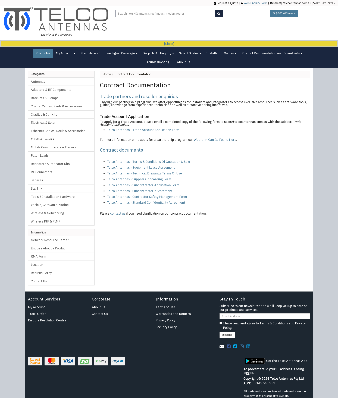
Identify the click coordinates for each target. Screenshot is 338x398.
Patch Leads (40, 155)
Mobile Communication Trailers (53, 147)
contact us (117, 213)
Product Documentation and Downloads (271, 53)
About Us (184, 62)
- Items (284, 13)
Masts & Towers (42, 139)
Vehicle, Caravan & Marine (50, 205)
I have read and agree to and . (264, 325)
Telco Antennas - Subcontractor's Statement (139, 191)
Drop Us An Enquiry (157, 53)
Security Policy (166, 327)
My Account (64, 53)
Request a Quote (227, 3)
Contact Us (39, 281)
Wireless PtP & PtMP (45, 221)
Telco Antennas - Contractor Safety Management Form (147, 197)
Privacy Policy (165, 320)
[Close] (169, 44)
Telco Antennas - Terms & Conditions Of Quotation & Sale (148, 162)
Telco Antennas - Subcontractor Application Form (143, 185)
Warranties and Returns (173, 314)
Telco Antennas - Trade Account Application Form (143, 130)
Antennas (38, 82)
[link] (229, 346)
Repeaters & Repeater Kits (50, 164)
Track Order (37, 314)
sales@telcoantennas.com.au (292, 3)
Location (37, 265)
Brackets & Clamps (44, 98)
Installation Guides (220, 53)
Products (42, 53)
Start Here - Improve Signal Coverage (108, 53)
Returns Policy (41, 273)
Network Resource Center (50, 240)
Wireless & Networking (47, 213)
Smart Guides (189, 53)
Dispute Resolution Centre (47, 320)
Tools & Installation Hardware (53, 197)
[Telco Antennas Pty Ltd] (56, 19)
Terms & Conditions (273, 323)
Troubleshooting (157, 62)
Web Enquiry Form (255, 3)
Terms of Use (165, 307)
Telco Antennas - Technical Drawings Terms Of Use (144, 173)
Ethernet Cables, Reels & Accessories (58, 131)
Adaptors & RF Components (51, 90)
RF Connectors (41, 172)
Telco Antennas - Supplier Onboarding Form (139, 179)
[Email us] (222, 346)
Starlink (36, 188)
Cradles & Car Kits (44, 114)
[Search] (219, 13)
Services (37, 180)
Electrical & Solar (43, 123)
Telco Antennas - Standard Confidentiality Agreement (146, 202)
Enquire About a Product (49, 248)
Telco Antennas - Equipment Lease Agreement (141, 167)
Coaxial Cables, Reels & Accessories (56, 106)
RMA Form (38, 256)
